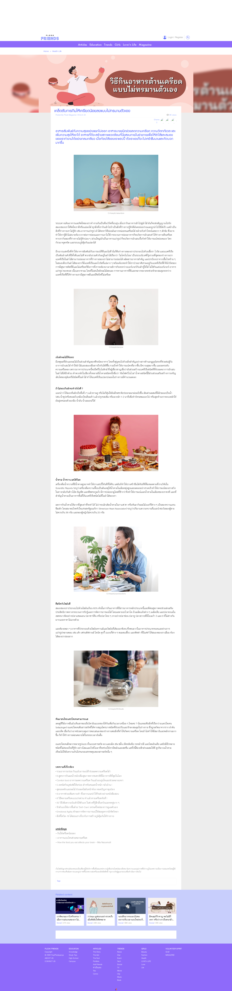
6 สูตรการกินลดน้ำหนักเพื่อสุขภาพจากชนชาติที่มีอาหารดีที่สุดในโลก (89, 776)
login (170, 37)
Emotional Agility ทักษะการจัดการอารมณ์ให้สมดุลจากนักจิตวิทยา (88, 812)
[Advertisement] (72, 17)
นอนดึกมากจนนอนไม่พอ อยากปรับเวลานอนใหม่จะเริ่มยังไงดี (131, 919)
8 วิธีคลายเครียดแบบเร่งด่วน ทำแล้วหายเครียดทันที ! (82, 798)
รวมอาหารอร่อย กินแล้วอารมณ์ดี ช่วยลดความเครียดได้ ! (84, 771)
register (178, 37)
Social (59, 922)
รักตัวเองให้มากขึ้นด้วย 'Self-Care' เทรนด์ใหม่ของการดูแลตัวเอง (87, 807)
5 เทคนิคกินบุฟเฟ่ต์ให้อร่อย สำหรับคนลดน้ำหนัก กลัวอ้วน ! (84, 785)
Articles (82, 44)
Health (55, 51)
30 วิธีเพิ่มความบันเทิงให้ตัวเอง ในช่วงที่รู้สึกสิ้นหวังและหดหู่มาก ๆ (88, 803)
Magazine (145, 44)
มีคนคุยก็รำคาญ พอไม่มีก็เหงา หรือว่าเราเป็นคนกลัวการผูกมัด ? (160, 919)
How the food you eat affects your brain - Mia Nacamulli (84, 842)
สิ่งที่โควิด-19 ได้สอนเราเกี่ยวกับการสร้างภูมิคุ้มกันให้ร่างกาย (85, 816)
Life (60, 51)
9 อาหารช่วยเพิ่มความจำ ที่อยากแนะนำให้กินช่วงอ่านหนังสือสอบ (88, 794)
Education (96, 44)
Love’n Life (130, 44)
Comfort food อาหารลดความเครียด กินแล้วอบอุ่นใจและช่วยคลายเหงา (90, 780)
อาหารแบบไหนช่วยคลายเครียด (72, 838)
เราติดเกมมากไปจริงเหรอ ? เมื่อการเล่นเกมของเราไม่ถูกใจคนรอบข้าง (69, 919)
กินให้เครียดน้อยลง (66, 833)
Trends (108, 44)
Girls (118, 44)
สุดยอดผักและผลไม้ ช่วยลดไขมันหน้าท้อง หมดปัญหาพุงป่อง (86, 789)
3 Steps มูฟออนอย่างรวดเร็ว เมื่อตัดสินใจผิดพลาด (100, 918)
